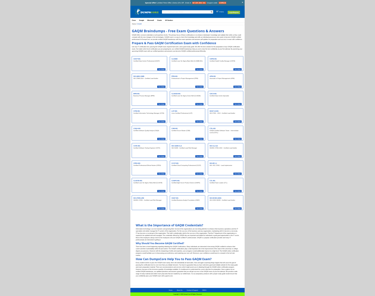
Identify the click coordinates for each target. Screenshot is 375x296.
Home (134, 24)
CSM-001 (174, 128)
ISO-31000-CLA (176, 146)
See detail (161, 69)
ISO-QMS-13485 (138, 76)
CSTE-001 (136, 146)
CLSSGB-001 (175, 93)
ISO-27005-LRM (138, 198)
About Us (179, 290)
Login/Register (234, 12)
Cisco (134, 20)
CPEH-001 (136, 163)
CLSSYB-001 (137, 180)
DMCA (204, 290)
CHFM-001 (213, 59)
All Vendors (169, 20)
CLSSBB (174, 59)
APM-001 (213, 76)
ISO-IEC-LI (213, 163)
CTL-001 (212, 180)
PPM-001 (174, 76)
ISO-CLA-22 (214, 146)
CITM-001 (136, 111)
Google (141, 20)
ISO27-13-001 (214, 111)
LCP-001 (174, 111)
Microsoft (150, 20)
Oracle (159, 20)
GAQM (139, 24)
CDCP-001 (136, 59)
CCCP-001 (175, 163)
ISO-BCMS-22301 (215, 198)
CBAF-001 (174, 198)
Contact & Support (192, 290)
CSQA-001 (137, 128)
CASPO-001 (175, 180)
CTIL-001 (213, 128)
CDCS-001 (213, 93)
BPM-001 (136, 93)
